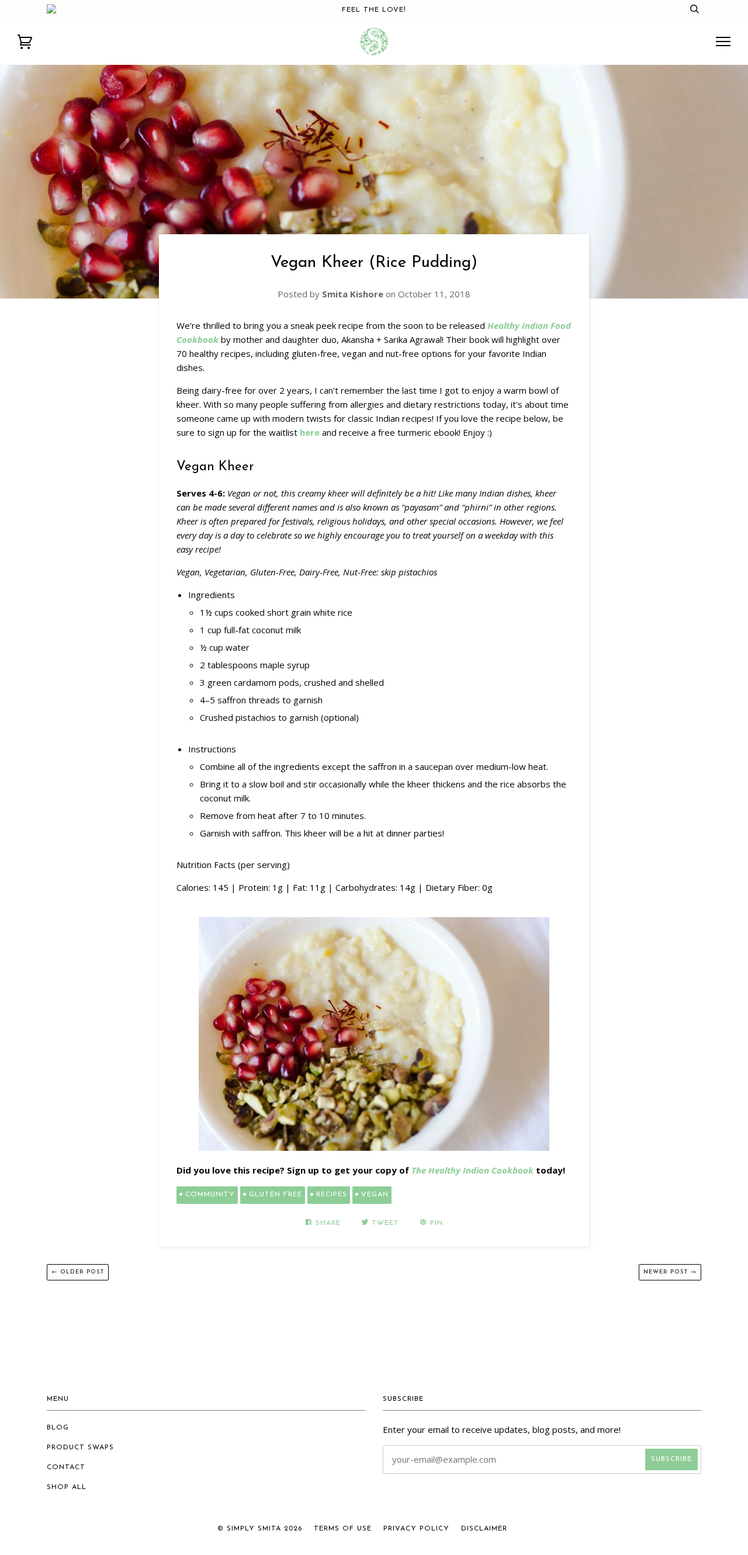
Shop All (66, 1487)
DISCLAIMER (484, 1528)
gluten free (275, 1194)
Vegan (375, 1194)
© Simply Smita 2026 (259, 1528)
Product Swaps (80, 1447)
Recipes (331, 1194)
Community (210, 1194)
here (310, 432)
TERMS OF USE (343, 1528)
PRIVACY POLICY (416, 1528)
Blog (58, 1427)
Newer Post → (670, 1272)
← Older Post (77, 1272)
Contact (66, 1467)
